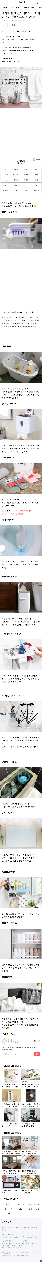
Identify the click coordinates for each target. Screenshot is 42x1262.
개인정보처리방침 (21, 1228)
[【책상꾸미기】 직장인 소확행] (11, 1184)
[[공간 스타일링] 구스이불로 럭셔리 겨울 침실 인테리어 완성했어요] (11, 1164)
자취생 (30, 1047)
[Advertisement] (21, 132)
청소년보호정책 (33, 1228)
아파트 (4, 7)
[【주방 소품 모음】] (30, 1078)
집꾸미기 (35, 1047)
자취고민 (19, 1047)
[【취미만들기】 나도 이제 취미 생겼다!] (30, 1184)
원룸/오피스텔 (29, 7)
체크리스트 (5, 1049)
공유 (13, 25)
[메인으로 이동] (21, 3)
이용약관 (11, 1228)
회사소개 (4, 1228)
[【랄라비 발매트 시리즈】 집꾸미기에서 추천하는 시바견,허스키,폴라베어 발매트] (11, 1078)
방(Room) (8, 1209)
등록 (37, 1054)
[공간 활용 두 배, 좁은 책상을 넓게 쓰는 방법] (30, 1117)
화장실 (12, 1049)
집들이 (21, 1209)
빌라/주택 (15, 7)
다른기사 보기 (36, 1041)
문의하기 (4, 1230)
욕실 (3, 1047)
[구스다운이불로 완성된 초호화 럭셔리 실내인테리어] (11, 1145)
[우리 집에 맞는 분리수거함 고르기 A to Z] (11, 1117)
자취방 (25, 1047)
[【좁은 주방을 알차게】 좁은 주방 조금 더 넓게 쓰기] (30, 1164)
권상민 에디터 (5, 20)
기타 (8, 1213)
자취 (14, 1047)
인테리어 (8, 1047)
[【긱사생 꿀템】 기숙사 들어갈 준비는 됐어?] (30, 1145)
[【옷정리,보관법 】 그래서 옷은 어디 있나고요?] (11, 1098)
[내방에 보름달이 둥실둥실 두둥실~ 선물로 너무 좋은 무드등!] (30, 1098)
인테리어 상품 (34, 1209)
